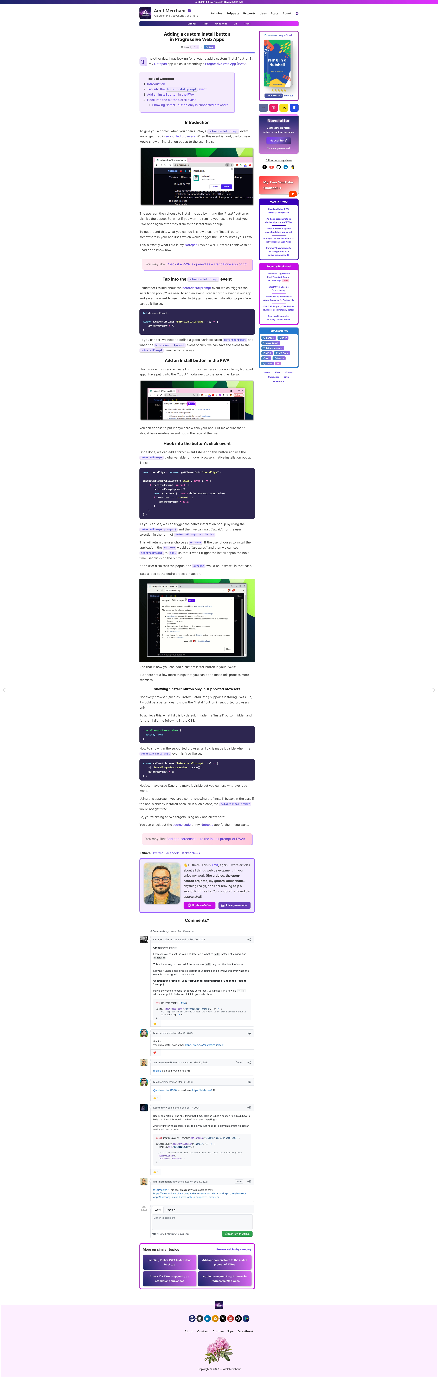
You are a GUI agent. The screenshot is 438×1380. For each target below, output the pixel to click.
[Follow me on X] (264, 168)
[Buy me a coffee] (293, 168)
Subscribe (277, 140)
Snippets (233, 13)
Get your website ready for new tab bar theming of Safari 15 (7, 691)
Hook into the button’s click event (171, 100)
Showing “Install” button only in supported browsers (190, 105)
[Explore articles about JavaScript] (283, 108)
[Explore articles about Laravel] (273, 108)
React (247, 23)
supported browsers (180, 136)
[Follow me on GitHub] (278, 168)
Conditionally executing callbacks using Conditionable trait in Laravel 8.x (434, 691)
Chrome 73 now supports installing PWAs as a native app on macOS (278, 251)
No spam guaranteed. (278, 148)
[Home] (145, 13)
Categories (273, 377)
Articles (217, 13)
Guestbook (278, 381)
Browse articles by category (234, 1249)
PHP (205, 23)
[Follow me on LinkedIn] (286, 168)
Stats (275, 13)
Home (267, 372)
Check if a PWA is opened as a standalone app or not (207, 264)
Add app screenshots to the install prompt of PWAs (205, 839)
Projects (249, 13)
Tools (269, 363)
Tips (231, 1331)
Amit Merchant (170, 11)
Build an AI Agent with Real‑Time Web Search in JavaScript (278, 277)
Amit (214, 865)
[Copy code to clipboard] (251, 312)
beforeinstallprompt (196, 288)
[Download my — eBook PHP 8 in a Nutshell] (278, 63)
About (286, 13)
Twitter (157, 853)
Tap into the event (177, 89)
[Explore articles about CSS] (294, 108)
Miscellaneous (274, 348)
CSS (268, 353)
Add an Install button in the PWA (170, 94)
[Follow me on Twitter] (162, 883)
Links (286, 377)
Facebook (171, 853)
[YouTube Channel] (271, 168)
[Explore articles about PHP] (263, 108)
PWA (211, 47)
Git (235, 23)
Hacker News (190, 853)
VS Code (283, 353)
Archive (218, 1331)
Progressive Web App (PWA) (225, 64)
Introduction (156, 84)
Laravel (192, 23)
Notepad (160, 64)
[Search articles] (297, 13)
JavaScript (221, 23)
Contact (289, 372)
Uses (263, 13)
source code (182, 824)
